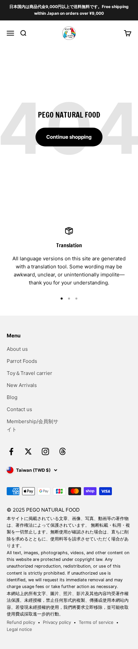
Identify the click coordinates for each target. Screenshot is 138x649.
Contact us (19, 409)
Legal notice (19, 629)
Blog (12, 397)
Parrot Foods (22, 361)
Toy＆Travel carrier (29, 373)
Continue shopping (69, 137)
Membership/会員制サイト (32, 425)
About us (17, 349)
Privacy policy (57, 622)
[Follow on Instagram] (45, 451)
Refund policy (21, 622)
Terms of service (96, 622)
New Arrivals (22, 385)
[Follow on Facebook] (11, 451)
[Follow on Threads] (62, 451)
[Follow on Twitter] (28, 451)
